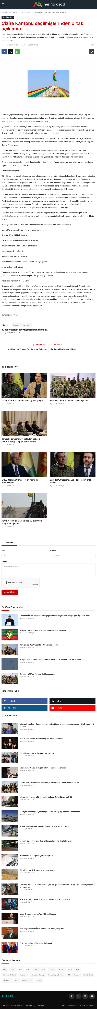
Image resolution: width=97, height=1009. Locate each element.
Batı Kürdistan (25, 12)
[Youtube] (92, 996)
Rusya (35, 969)
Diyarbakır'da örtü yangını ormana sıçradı (38, 870)
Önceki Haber (41, 345)
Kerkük (39, 980)
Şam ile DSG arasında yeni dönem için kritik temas (70, 481)
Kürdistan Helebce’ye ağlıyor (63, 349)
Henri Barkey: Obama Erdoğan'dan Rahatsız (27, 349)
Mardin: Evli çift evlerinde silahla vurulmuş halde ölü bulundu (46, 841)
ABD (4, 969)
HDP (77, 969)
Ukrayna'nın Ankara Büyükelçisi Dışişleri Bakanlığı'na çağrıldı (46, 797)
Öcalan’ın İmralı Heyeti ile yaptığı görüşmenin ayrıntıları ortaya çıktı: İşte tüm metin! (55, 615)
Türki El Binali (88, 975)
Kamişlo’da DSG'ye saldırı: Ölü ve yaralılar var (39, 645)
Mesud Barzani (73, 975)
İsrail (70, 969)
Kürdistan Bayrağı (38, 975)
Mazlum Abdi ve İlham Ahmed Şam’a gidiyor (22, 400)
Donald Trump (27, 980)
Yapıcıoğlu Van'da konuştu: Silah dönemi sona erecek (43, 768)
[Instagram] (85, 996)
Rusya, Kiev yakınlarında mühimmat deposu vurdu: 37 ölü (44, 826)
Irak (27, 969)
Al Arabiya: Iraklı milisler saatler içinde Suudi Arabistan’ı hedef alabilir (49, 782)
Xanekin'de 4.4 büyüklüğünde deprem (36, 855)
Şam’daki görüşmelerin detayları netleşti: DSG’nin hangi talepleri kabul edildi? (21, 440)
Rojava (61, 969)
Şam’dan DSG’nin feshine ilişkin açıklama (69, 400)
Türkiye (52, 969)
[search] (94, 4)
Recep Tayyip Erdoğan (56, 975)
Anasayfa (5, 12)
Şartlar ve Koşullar (69, 1005)
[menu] (3, 4)
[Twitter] (78, 996)
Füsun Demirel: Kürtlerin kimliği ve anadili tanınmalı (42, 738)
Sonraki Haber (56, 345)
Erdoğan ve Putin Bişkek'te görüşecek (36, 943)
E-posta (53, 551)
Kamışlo (16, 325)
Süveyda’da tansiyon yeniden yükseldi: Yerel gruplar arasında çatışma (50, 812)
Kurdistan (14, 12)
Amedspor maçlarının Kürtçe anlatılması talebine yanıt (43, 630)
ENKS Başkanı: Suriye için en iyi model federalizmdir (20, 481)
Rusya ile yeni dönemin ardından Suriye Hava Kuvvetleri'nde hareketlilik (50, 659)
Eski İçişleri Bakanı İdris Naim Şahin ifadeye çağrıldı (42, 928)
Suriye (13, 969)
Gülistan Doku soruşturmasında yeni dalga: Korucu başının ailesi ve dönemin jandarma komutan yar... (57, 886)
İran (20, 969)
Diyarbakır (6, 980)
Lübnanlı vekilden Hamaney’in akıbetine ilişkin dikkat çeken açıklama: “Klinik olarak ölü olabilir (57, 725)
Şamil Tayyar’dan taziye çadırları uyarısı (37, 753)
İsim (3, 551)
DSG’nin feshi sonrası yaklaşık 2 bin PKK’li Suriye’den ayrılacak (22, 522)
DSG (16, 980)
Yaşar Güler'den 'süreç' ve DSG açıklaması (38, 914)
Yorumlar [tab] (9, 542)
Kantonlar (26, 325)
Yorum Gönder (9, 592)
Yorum (4, 561)
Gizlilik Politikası (86, 1005)
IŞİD (43, 969)
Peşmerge (23, 975)
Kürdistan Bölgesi (9, 975)
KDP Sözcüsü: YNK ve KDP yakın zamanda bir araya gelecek (45, 899)
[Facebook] (72, 996)
